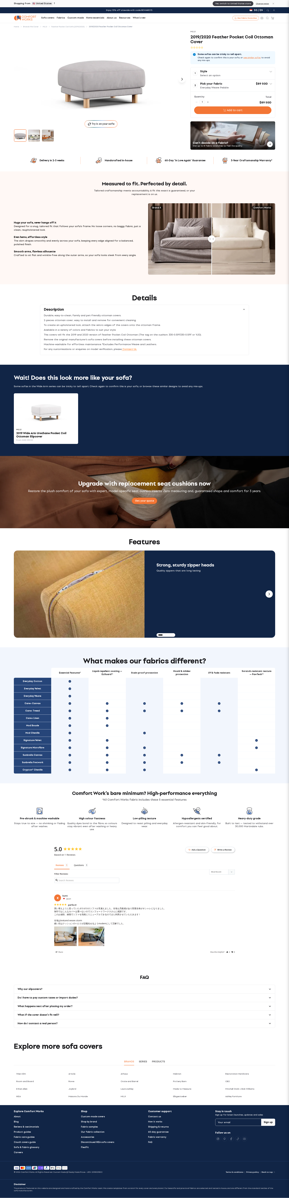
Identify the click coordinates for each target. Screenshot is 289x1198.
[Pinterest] (224, 1139)
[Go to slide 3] (48, 135)
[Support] (268, 10)
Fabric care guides (24, 1137)
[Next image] (182, 79)
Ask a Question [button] (199, 849)
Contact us (154, 1116)
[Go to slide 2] (34, 135)
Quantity (199, 96)
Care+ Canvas (32, 703)
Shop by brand (89, 1121)
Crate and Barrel (129, 1081)
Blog (16, 1121)
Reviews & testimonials (26, 1127)
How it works (155, 1121)
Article (71, 1074)
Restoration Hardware (237, 1074)
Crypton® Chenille (33, 770)
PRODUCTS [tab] (158, 1061)
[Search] (267, 18)
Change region (262, 4)
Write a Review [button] (224, 849)
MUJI (123, 1096)
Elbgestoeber (180, 1096)
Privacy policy (252, 1172)
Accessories (87, 1137)
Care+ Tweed (32, 711)
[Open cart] (272, 18)
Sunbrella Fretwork (32, 762)
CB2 (227, 1081)
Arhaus (124, 1074)
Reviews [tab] (60, 865)
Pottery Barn (179, 1081)
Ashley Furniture (233, 1096)
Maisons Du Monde (78, 1096)
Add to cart (234, 110)
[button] (233, 73)
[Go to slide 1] (20, 135)
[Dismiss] (273, 3)
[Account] (273, 10)
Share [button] (60, 952)
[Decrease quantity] (196, 102)
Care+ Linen (32, 718)
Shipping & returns (158, 1127)
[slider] (211, 239)
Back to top (267, 1172)
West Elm (21, 1074)
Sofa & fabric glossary (26, 1147)
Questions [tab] (79, 865)
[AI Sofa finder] (261, 18)
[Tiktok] (238, 1139)
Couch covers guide (25, 1142)
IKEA (18, 1096)
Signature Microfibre (32, 747)
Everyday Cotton (32, 681)
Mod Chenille (32, 733)
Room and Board (25, 1081)
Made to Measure (182, 1089)
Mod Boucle (32, 725)
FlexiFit (85, 1147)
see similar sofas (252, 57)
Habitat (177, 1074)
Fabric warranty (157, 1137)
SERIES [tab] (143, 1061)
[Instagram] (218, 1139)
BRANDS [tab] (129, 1061)
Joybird (72, 1089)
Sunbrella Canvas (32, 755)
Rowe (71, 1081)
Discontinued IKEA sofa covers (97, 1142)
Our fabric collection (92, 1132)
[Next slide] (269, 594)
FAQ (150, 1142)
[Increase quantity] (207, 102)
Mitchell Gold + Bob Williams (239, 1089)
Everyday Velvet (32, 688)
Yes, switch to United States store (233, 3)
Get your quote (144, 500)
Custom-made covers (93, 1116)
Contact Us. (129, 349)
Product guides (22, 1132)
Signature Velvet (32, 740)
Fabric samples (89, 1127)
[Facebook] (231, 1139)
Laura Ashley (127, 1089)
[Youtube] (244, 1139)
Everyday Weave (32, 696)
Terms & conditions (234, 1172)
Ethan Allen (21, 1089)
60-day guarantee (158, 1132)
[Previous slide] (19, 594)
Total (268, 97)
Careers (18, 1152)
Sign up (268, 1122)
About (17, 1116)
